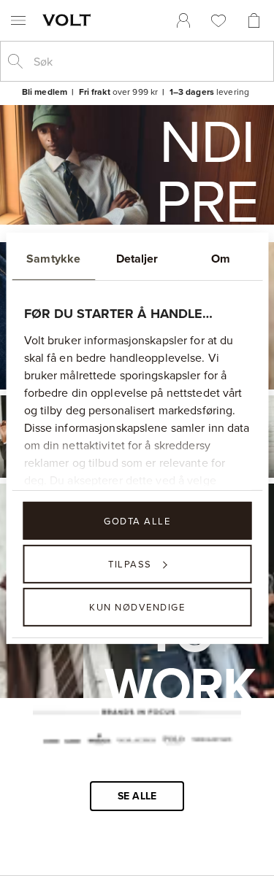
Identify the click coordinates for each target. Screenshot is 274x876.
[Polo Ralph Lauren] (173, 741)
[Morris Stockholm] (99, 741)
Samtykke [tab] (53, 257)
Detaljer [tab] (137, 257)
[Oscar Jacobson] (136, 741)
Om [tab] (220, 257)
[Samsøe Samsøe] (61, 741)
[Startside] (69, 20)
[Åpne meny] (18, 20)
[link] (183, 20)
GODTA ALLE (137, 520)
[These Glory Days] (212, 741)
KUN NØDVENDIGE (137, 606)
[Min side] (183, 20)
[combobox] (148, 61)
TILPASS (130, 563)
